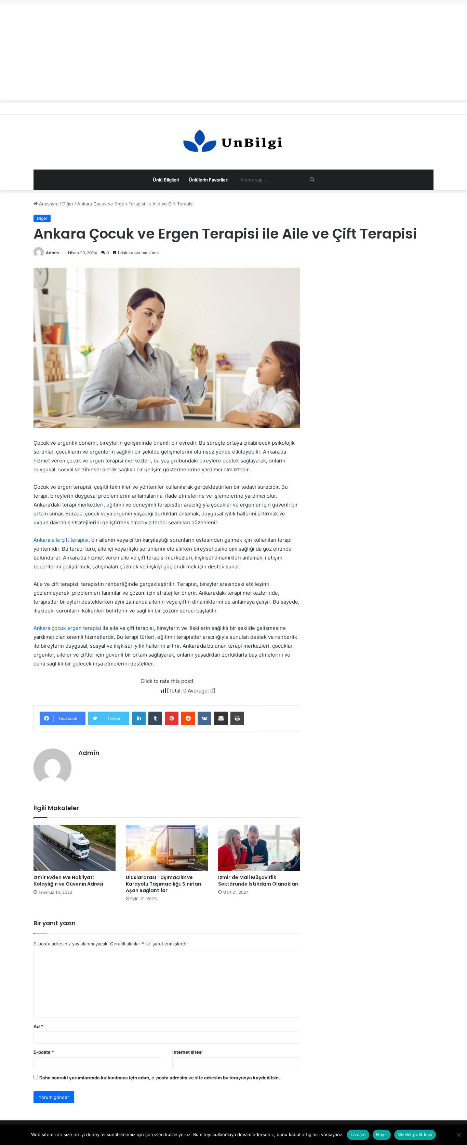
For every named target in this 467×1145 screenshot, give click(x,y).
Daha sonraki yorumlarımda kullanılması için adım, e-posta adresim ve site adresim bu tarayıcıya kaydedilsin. (159, 1077)
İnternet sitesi (187, 1052)
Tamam (357, 1134)
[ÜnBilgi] (233, 142)
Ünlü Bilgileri (166, 180)
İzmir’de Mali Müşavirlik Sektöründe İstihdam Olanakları (258, 880)
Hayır (381, 1134)
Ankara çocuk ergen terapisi (67, 628)
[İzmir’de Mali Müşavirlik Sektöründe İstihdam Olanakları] (259, 848)
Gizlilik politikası (415, 1134)
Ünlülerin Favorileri (208, 180)
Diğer (68, 203)
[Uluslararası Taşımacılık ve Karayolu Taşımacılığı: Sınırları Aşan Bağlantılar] (167, 848)
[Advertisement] (233, 51)
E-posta (44, 1052)
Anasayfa (48, 203)
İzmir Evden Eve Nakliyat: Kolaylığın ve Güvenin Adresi (68, 880)
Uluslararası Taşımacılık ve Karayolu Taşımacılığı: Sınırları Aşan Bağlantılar (163, 884)
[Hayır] (458, 1134)
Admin (52, 252)
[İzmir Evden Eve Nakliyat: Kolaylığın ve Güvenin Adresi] (75, 848)
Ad (38, 1026)
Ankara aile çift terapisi (61, 540)
